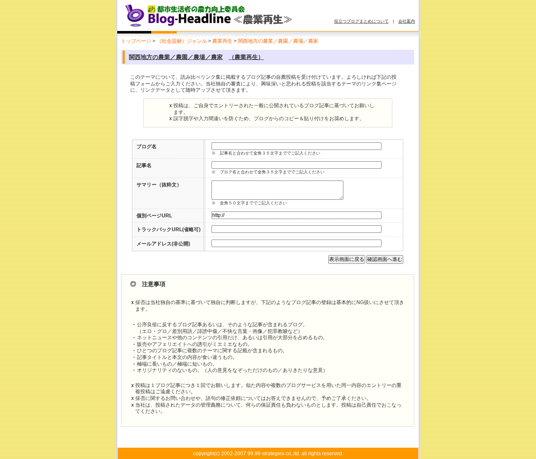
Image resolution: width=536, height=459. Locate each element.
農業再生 (222, 41)
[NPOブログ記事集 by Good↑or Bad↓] (216, 26)
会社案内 (406, 21)
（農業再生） (246, 57)
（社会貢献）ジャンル (182, 41)
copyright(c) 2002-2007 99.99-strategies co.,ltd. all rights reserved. (268, 453)
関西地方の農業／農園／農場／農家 (278, 41)
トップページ (136, 41)
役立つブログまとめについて (361, 21)
